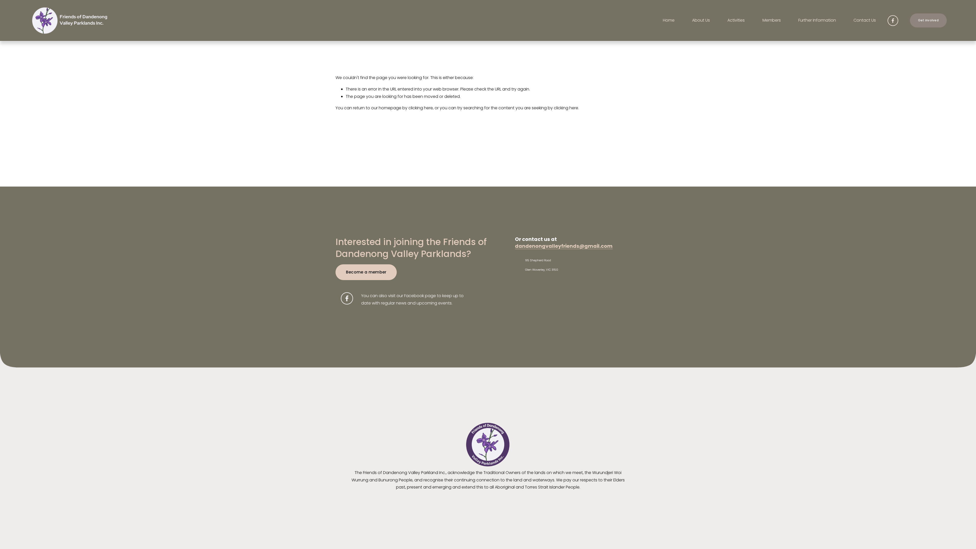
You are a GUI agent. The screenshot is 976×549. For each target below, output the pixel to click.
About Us (701, 20)
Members (771, 20)
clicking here (420, 108)
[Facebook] (893, 20)
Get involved (928, 20)
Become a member (366, 272)
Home (669, 20)
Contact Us (864, 20)
